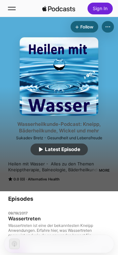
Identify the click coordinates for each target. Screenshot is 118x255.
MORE (104, 170)
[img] (58, 8)
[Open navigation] (12, 8)
